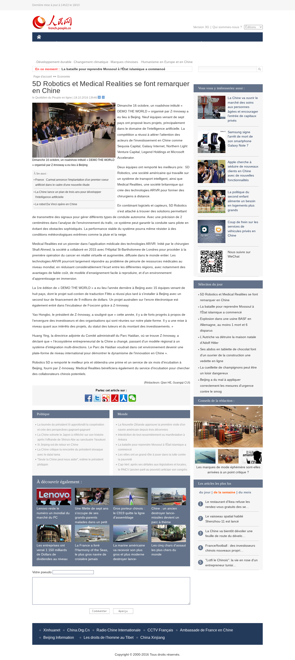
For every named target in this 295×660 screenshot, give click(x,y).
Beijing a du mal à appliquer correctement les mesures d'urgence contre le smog (227, 385)
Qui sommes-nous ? (227, 27)
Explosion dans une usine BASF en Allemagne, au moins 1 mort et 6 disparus (225, 324)
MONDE (87, 43)
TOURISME (237, 43)
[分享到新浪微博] (106, 398)
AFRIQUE (106, 43)
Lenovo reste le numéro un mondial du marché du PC (53, 513)
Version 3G (201, 27)
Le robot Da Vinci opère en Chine (56, 204)
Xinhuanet (51, 630)
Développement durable (53, 62)
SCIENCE (127, 43)
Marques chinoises (124, 62)
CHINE (45, 43)
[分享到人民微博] (114, 398)
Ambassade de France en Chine (206, 630)
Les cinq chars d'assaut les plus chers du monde (168, 549)
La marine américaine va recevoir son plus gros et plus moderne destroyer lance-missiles (129, 554)
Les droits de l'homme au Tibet (108, 637)
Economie (63, 76)
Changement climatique (91, 62)
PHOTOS (46, 53)
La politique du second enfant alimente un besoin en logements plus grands (241, 201)
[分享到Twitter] (97, 398)
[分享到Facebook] (88, 398)
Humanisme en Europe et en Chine (167, 62)
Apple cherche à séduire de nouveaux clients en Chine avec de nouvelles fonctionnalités (243, 171)
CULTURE (148, 43)
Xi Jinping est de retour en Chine (57, 444)
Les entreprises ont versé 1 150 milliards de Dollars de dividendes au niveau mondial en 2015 (52, 554)
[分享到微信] (132, 398)
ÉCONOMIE (65, 43)
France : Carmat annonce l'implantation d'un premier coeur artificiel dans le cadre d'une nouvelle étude (72, 182)
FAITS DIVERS (173, 43)
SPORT (218, 43)
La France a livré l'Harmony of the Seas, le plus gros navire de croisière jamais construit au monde (91, 554)
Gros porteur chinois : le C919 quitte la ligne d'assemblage (129, 513)
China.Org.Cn (78, 630)
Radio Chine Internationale (119, 630)
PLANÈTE (199, 43)
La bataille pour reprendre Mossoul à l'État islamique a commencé (113, 69)
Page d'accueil (42, 76)
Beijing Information (58, 637)
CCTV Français (160, 630)
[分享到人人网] (123, 398)
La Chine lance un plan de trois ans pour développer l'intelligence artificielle (68, 194)
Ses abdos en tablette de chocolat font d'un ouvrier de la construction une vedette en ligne (228, 355)
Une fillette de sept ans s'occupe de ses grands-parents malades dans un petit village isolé (91, 517)
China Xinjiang (152, 637)
